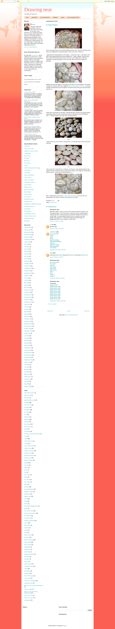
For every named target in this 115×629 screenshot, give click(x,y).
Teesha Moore (27, 211)
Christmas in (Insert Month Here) (32, 433)
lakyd (51, 253)
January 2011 (27, 379)
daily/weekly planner (29, 455)
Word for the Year (28, 595)
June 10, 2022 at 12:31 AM (56, 257)
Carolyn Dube (27, 153)
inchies (26, 503)
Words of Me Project (29, 218)
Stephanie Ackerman (29, 206)
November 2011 (28, 355)
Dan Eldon (26, 158)
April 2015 (26, 258)
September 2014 (28, 273)
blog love (26, 419)
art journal (26, 402)
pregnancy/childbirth (29, 554)
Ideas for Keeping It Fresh (73, 17)
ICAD (25, 501)
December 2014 (28, 268)
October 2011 (27, 357)
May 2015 (26, 256)
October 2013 (27, 299)
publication (26, 556)
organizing (26, 537)
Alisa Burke (27, 146)
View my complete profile (30, 47)
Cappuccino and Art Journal (31, 151)
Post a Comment (52, 304)
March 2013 (27, 316)
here (71, 172)
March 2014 (27, 287)
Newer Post (50, 311)
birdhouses (27, 417)
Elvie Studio (27, 163)
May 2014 (26, 282)
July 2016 (26, 244)
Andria (33, 24)
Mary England (27, 192)
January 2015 (27, 266)
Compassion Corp (28, 441)
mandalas (26, 527)
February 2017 (27, 227)
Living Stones (53, 202)
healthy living (27, 494)
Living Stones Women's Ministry (76, 86)
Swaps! (62, 17)
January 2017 (27, 229)
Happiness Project (28, 491)
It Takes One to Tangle (29, 92)
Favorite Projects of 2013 (30, 134)
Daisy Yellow (27, 156)
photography (27, 547)
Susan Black (27, 208)
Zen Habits (27, 221)
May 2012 (26, 340)
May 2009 (26, 384)
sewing (26, 568)
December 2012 (28, 323)
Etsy (25, 472)
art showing (27, 407)
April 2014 (26, 285)
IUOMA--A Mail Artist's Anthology (32, 168)
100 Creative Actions (45, 17)
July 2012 (26, 335)
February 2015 (27, 263)
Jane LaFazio (27, 170)
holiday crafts (27, 496)
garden (26, 484)
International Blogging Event (31, 506)
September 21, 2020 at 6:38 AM (57, 249)
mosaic (26, 530)
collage (26, 438)
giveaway (26, 486)
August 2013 (27, 304)
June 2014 (26, 280)
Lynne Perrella (27, 184)
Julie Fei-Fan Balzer (29, 180)
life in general (27, 515)
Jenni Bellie (27, 172)
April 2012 (26, 343)
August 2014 (27, 275)
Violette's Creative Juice (30, 216)
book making (27, 424)
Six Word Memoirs (28, 109)
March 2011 (27, 374)
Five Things (27, 479)
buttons (26, 429)
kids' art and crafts (28, 510)
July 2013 (26, 307)
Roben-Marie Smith (29, 199)
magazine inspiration (29, 520)
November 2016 (28, 234)
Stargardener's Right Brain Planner (32, 204)
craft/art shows (27, 448)
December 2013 (28, 294)
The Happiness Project (29, 213)
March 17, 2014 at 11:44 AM (57, 228)
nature (25, 532)
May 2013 (26, 311)
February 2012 (27, 347)
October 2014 (27, 270)
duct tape (26, 465)
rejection (26, 561)
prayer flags (27, 551)
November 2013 (28, 297)
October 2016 (27, 237)
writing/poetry (27, 600)
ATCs (25, 414)
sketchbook (27, 571)
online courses (27, 535)
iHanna (26, 165)
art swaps (26, 412)
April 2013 (26, 314)
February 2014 (27, 290)
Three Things (27, 578)
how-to (25, 498)
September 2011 (28, 359)
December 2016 (28, 232)
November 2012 (28, 326)
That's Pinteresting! (29, 575)
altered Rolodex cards (29, 400)
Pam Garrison (27, 196)
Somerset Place (28, 201)
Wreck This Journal (29, 597)
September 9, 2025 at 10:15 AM (57, 301)
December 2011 (28, 352)
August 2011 (27, 362)
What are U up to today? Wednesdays (33, 585)
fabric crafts (27, 474)
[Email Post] (58, 200)
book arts (26, 421)
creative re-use (27, 453)
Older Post (86, 311)
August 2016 (27, 242)
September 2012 (28, 331)
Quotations (55, 17)
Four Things (27, 482)
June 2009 (26, 381)
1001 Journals (27, 395)
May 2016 (26, 249)
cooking (26, 443)
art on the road (27, 405)
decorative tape (28, 457)
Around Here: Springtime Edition (32, 126)
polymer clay (27, 549)
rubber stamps (27, 564)
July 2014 (26, 278)
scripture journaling (28, 566)
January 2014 (27, 292)
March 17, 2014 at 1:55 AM (56, 221)
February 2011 (27, 376)
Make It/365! (34, 17)
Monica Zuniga (27, 194)
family (25, 477)
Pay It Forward (27, 544)
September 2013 (28, 302)
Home (27, 17)
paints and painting (28, 539)
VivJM (51, 224)
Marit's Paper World (29, 189)
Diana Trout (27, 160)
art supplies (27, 409)
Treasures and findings (29, 580)
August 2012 (27, 333)
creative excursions (29, 450)
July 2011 (26, 364)
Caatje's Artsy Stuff (29, 148)
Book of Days (27, 426)
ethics (25, 470)
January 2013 (27, 321)
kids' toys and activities (30, 513)
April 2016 (26, 251)
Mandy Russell (27, 187)
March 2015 (27, 261)
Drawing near (38, 9)
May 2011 (26, 369)
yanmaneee (53, 231)
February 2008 (27, 386)
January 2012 (27, 350)
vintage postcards (28, 583)
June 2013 (26, 309)
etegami (26, 467)
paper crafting (27, 542)
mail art (26, 522)
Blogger (64, 625)
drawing (26, 462)
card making (27, 431)
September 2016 (28, 239)
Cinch (25, 436)
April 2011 (26, 372)
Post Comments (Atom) (72, 315)
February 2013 (27, 319)
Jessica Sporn (27, 177)
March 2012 (27, 345)
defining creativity (28, 460)
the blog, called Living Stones (69, 195)
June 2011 (26, 367)
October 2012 (27, 328)
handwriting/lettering (29, 489)
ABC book (26, 397)
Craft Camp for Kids (29, 445)
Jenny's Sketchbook (29, 175)
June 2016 (26, 246)
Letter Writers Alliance (29, 182)
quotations (26, 559)
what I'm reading (28, 589)
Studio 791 (26, 573)
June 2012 (26, 338)
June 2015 (26, 254)
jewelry (26, 508)
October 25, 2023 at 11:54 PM (57, 278)
